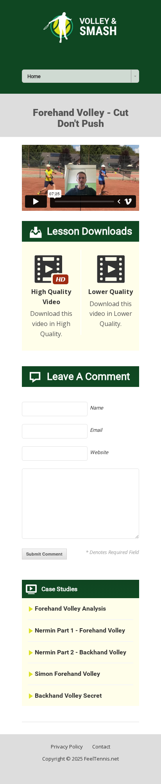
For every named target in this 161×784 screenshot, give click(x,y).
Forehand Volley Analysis (70, 608)
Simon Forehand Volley (67, 673)
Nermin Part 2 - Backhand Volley (80, 652)
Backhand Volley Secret (68, 695)
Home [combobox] (34, 76)
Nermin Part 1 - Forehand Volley (80, 630)
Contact (101, 746)
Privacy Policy (67, 746)
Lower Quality (110, 291)
